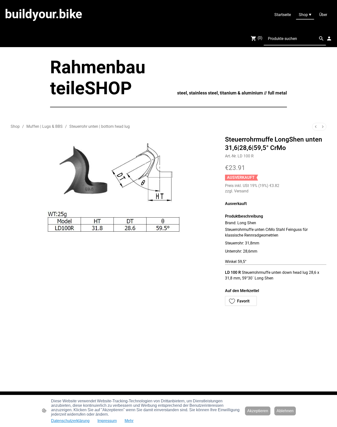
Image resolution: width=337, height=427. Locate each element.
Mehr (129, 421)
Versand (241, 191)
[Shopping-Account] (329, 38)
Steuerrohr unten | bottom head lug (99, 126)
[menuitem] (315, 126)
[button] (321, 38)
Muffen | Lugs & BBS (44, 126)
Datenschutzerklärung (70, 421)
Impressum (107, 421)
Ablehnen (285, 411)
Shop (15, 126)
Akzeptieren (257, 411)
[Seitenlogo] (59, 25)
